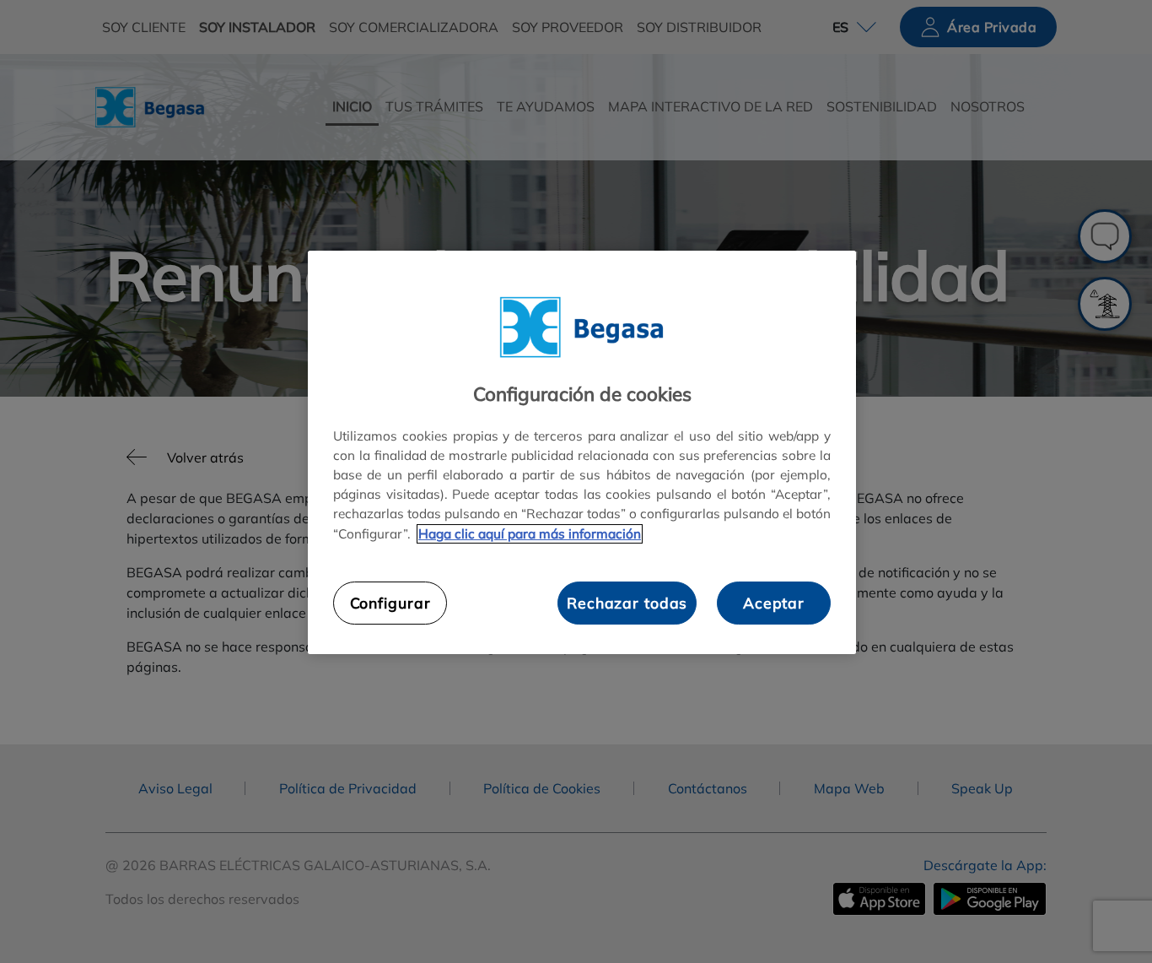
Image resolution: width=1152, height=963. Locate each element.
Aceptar (774, 603)
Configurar (390, 603)
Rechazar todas (627, 603)
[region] (582, 452)
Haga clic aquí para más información (529, 534)
